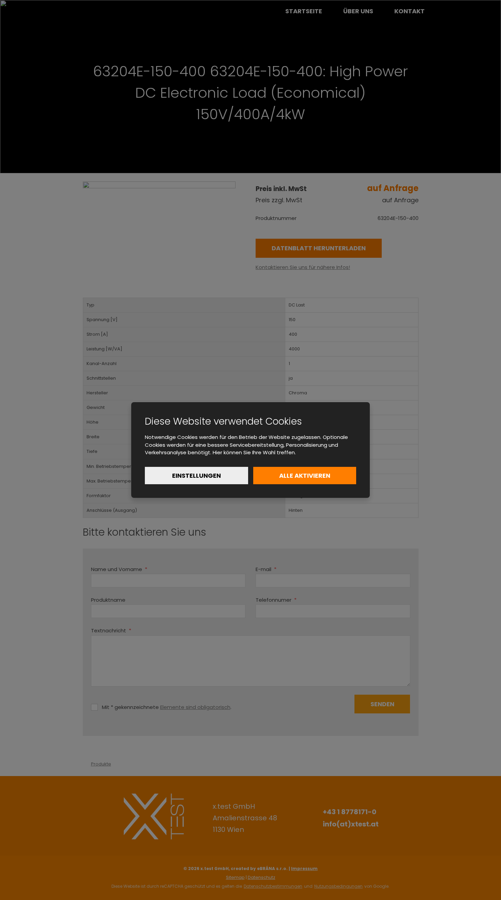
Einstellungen (196, 475)
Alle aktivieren (304, 475)
